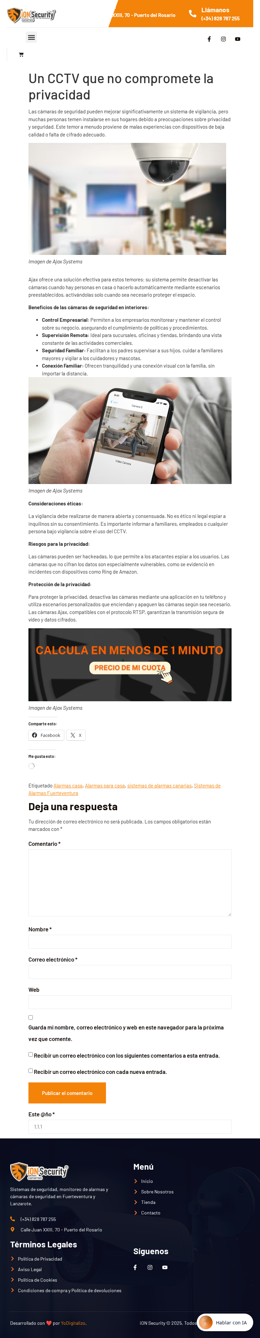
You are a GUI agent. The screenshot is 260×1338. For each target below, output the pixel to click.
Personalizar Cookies (212, 1282)
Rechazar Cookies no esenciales (134, 1282)
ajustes (24, 1324)
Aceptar (70, 1282)
